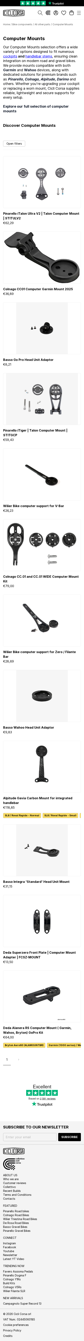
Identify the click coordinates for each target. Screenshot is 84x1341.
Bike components (22, 24)
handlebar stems (38, 56)
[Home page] (14, 12)
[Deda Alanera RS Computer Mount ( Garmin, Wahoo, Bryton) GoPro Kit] (42, 996)
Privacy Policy (12, 1330)
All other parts (42, 24)
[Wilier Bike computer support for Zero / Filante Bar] (42, 620)
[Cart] (71, 13)
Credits (8, 1335)
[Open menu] (79, 13)
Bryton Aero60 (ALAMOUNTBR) (24, 1045)
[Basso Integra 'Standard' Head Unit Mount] (42, 850)
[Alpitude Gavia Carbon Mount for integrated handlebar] (42, 766)
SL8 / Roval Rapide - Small (60, 815)
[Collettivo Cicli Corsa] (48, 13)
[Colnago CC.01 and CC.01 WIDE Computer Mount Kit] (42, 545)
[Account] (56, 13)
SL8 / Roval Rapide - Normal (22, 815)
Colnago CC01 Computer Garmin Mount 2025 (38, 289)
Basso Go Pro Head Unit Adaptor (28, 360)
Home (6, 24)
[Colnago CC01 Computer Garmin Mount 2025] (42, 257)
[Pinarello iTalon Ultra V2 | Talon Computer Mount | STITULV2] (42, 182)
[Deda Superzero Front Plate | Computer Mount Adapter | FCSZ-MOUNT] (42, 921)
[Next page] (18, 1059)
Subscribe (69, 1137)
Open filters (14, 143)
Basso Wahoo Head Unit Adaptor (28, 727)
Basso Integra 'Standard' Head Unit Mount (36, 882)
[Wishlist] (63, 13)
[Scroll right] (78, 815)
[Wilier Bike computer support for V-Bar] (42, 474)
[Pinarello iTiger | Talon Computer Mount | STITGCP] (42, 399)
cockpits (10, 56)
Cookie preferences (16, 1325)
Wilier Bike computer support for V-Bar (33, 506)
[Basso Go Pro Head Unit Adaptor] (42, 328)
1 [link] (7, 1060)
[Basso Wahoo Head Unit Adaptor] (42, 696)
